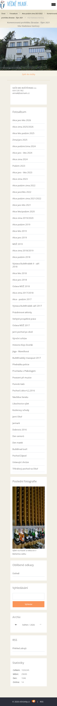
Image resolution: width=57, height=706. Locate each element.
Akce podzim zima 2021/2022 (32, 13)
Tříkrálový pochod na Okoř (25, 468)
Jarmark (16, 423)
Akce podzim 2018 (21, 257)
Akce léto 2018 (19, 273)
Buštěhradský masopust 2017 (26, 357)
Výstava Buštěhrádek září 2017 (27, 305)
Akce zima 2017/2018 (22, 292)
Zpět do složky (28, 74)
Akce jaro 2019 (19, 237)
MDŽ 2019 (17, 244)
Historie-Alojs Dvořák (22, 344)
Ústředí (15, 573)
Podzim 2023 (18, 165)
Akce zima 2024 (20, 159)
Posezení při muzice (21, 377)
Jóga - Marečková (20, 351)
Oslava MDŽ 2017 (21, 325)
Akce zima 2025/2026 (22, 126)
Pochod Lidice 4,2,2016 (23, 390)
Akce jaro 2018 (19, 279)
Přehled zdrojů (19, 648)
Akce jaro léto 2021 (21, 205)
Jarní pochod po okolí (22, 331)
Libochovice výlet (20, 403)
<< (16, 624)
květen (25, 624)
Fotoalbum (14, 13)
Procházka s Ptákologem (24, 370)
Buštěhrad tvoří (19, 449)
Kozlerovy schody (20, 410)
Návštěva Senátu (20, 397)
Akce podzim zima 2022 (23, 185)
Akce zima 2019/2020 (22, 218)
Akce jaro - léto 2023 (22, 172)
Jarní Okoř (17, 416)
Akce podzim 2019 (21, 224)
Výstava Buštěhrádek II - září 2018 (25, 265)
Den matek (17, 442)
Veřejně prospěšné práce (24, 318)
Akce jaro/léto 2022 (21, 192)
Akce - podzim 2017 (22, 299)
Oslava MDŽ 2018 (21, 286)
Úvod (3, 13)
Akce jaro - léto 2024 (22, 152)
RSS (41, 701)
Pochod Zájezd (19, 455)
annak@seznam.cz (21, 93)
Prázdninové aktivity (22, 312)
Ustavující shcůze (20, 462)
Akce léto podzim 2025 (23, 133)
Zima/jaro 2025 (19, 139)
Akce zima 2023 (20, 179)
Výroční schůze (19, 338)
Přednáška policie (20, 364)
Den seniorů (18, 436)
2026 (32, 624)
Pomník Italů (18, 384)
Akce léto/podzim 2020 (23, 211)
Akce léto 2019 (19, 231)
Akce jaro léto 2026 (21, 120)
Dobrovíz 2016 (19, 429)
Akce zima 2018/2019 (22, 250)
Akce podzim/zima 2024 (24, 146)
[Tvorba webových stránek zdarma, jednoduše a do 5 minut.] (34, 701)
